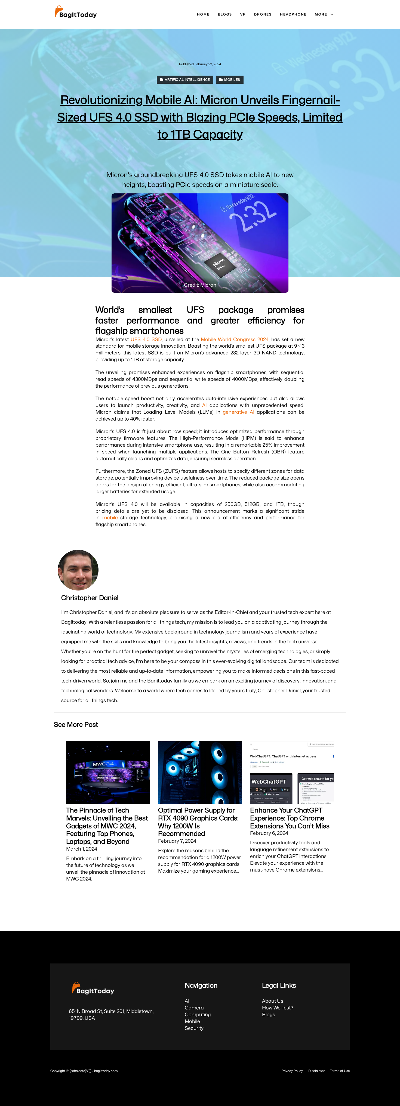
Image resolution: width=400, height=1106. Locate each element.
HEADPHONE (293, 14)
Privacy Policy (292, 1071)
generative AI (238, 412)
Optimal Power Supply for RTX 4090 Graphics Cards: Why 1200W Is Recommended (198, 822)
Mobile (192, 1021)
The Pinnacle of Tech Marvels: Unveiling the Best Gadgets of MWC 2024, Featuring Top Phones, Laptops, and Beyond (107, 825)
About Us (272, 1001)
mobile (110, 517)
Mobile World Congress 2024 (235, 339)
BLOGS (225, 14)
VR (243, 14)
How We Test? (277, 1008)
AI (204, 405)
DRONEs (263, 14)
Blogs (268, 1014)
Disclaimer (316, 1071)
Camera (194, 1008)
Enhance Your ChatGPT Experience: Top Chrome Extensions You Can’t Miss (290, 818)
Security (194, 1028)
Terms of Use (340, 1071)
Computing (198, 1014)
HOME (203, 14)
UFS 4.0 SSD (146, 339)
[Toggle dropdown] (331, 14)
